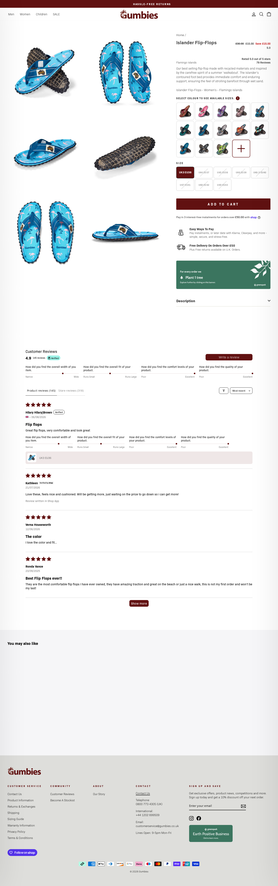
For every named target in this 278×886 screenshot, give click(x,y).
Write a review (229, 357)
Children (41, 14)
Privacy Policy (16, 831)
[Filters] (223, 390)
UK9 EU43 (222, 184)
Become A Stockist (62, 800)
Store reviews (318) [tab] (71, 390)
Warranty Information (21, 825)
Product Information (21, 800)
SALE (56, 14)
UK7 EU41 (185, 184)
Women (25, 14)
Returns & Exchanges (21, 806)
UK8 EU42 (204, 184)
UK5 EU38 (222, 172)
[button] (31, 457)
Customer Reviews (62, 794)
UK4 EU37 (204, 172)
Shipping (13, 812)
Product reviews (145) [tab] (41, 390)
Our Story (99, 794)
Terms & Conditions (20, 838)
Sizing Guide (16, 819)
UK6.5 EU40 (259, 172)
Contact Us (15, 794)
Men (11, 14)
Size (180, 163)
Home (180, 35)
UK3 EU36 (185, 172)
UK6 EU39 (241, 172)
